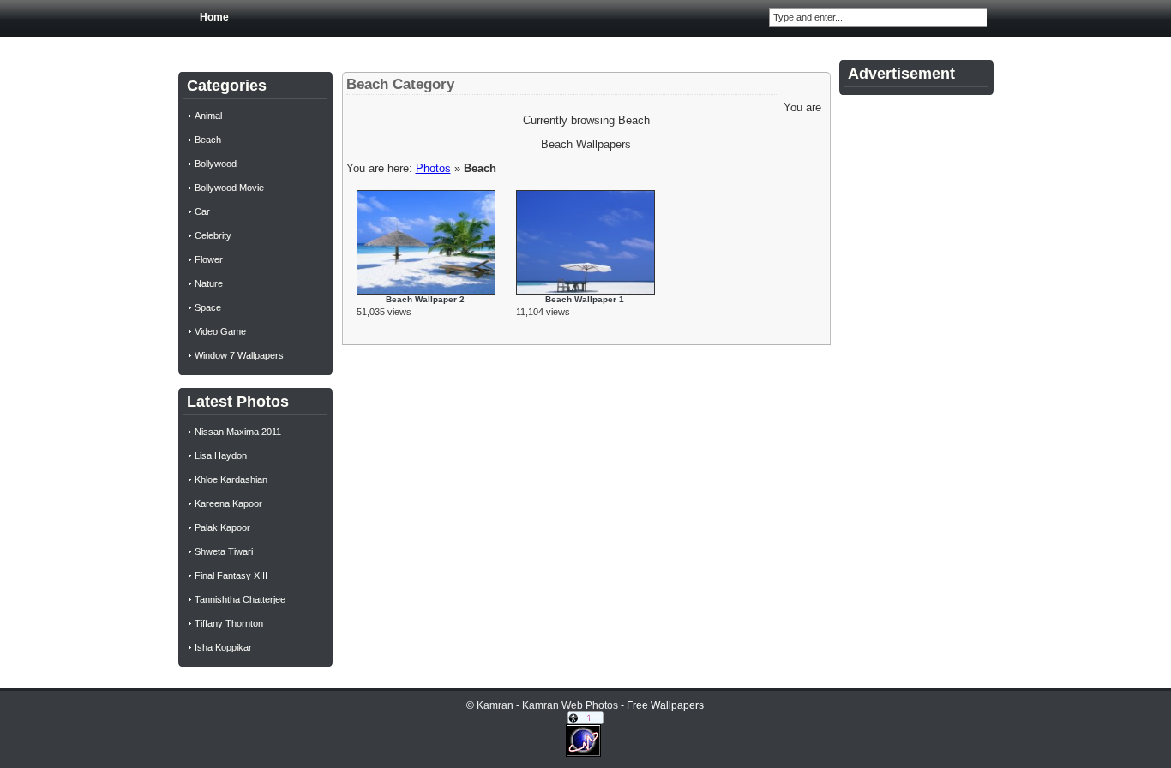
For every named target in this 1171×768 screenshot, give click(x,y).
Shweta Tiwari (224, 551)
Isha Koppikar (223, 647)
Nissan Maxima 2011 (238, 431)
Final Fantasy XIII (231, 575)
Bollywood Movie (229, 187)
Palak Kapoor (222, 527)
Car (202, 211)
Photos (433, 168)
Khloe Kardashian (231, 479)
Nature (209, 283)
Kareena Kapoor (228, 503)
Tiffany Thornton (229, 623)
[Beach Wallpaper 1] (585, 290)
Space (208, 307)
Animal (208, 115)
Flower (209, 259)
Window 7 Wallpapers (239, 355)
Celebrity (213, 235)
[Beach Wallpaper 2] (426, 290)
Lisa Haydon (221, 455)
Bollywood (216, 163)
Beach (208, 139)
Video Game (220, 331)
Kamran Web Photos (570, 705)
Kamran (495, 705)
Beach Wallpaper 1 (584, 299)
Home (214, 17)
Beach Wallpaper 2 (425, 299)
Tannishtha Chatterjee (240, 599)
